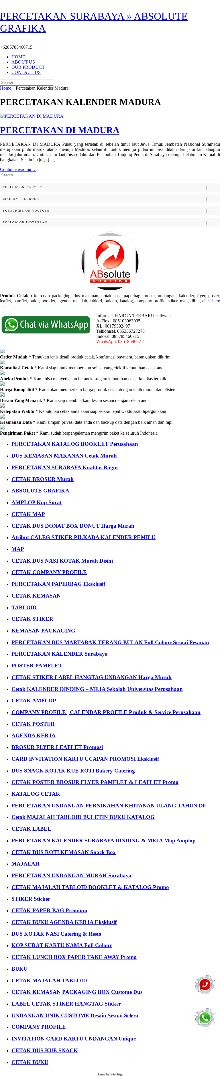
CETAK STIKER (32, 619)
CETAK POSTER (33, 724)
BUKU (19, 969)
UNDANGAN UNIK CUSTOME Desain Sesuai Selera (74, 1015)
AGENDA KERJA (33, 735)
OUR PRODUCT (28, 67)
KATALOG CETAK (35, 794)
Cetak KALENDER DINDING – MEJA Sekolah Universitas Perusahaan (97, 689)
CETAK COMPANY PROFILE (49, 572)
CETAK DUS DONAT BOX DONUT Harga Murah (72, 526)
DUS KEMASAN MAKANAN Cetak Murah (64, 456)
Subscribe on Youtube (26, 210)
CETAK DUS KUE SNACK (44, 1050)
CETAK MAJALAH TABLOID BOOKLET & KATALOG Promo (90, 887)
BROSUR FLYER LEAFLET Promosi (57, 747)
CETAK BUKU (29, 1062)
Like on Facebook (21, 198)
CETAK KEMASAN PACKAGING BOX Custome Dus (76, 992)
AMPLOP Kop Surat (36, 502)
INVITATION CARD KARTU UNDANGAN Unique (73, 1039)
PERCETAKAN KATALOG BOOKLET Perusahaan (74, 444)
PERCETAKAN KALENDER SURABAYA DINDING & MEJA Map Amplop (103, 840)
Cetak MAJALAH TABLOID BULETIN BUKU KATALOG (83, 817)
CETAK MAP (28, 514)
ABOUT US (23, 62)
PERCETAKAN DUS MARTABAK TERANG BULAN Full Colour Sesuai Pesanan (110, 642)
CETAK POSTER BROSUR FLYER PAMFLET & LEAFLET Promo (94, 782)
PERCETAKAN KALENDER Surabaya (59, 654)
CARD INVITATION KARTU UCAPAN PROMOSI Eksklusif (85, 759)
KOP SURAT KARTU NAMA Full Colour (61, 945)
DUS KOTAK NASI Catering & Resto (56, 934)
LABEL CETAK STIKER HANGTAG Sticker (66, 1004)
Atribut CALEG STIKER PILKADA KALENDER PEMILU (83, 537)
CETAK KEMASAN (36, 596)
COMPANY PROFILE (38, 1027)
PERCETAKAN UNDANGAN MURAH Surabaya (71, 875)
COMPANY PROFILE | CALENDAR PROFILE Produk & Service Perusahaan (106, 712)
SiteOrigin (117, 1074)
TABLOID (24, 607)
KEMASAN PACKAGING (43, 631)
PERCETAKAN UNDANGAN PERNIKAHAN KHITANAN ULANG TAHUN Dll (108, 806)
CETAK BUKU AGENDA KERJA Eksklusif (64, 922)
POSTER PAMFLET (36, 666)
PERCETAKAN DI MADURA (59, 130)
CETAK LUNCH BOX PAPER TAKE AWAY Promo (74, 957)
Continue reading (18, 169)
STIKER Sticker (30, 899)
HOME (18, 56)
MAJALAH (25, 864)
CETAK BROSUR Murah (42, 479)
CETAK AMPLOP (33, 700)
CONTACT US (26, 72)
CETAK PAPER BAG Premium (49, 910)
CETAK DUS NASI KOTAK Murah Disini (62, 561)
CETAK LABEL (31, 829)
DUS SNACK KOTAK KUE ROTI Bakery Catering (73, 771)
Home (5, 88)
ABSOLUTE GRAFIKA (40, 491)
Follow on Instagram (25, 222)
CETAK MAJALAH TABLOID (49, 981)
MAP (17, 549)
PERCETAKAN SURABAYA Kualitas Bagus (64, 467)
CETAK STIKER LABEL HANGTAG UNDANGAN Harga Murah (91, 677)
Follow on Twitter (22, 187)
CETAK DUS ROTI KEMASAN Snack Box (63, 852)
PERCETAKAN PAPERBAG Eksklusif (58, 584)
